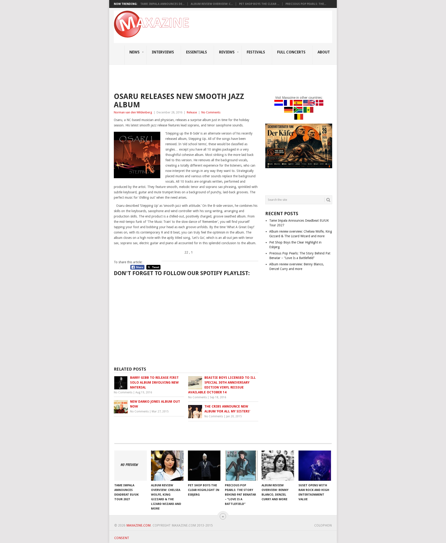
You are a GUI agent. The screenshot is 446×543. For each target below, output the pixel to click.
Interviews (163, 52)
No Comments (210, 112)
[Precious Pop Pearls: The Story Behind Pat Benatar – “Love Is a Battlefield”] (241, 466)
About (324, 52)
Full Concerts (291, 52)
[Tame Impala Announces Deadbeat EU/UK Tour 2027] (130, 466)
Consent (121, 538)
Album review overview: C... (212, 4)
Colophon (323, 525)
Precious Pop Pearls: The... (305, 4)
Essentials (196, 52)
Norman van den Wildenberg (133, 112)
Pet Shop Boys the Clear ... (259, 4)
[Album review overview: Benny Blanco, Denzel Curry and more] (278, 466)
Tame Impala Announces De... (162, 4)
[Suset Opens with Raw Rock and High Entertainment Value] (314, 466)
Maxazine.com (138, 525)
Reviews (227, 52)
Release (192, 112)
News (134, 52)
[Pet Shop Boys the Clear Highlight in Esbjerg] (204, 466)
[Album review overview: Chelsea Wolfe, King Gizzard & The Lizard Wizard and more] (167, 466)
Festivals (256, 52)
